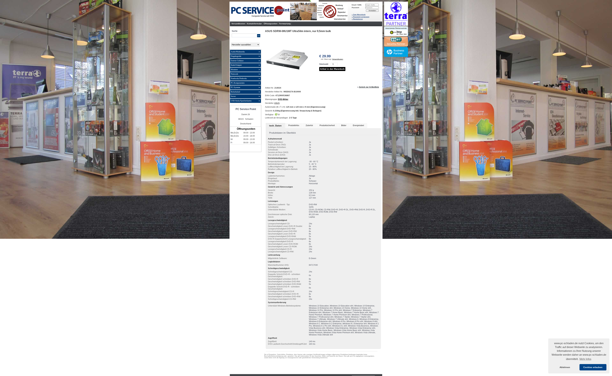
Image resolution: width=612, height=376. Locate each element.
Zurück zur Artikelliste (369, 87)
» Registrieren (357, 19)
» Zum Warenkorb (358, 14)
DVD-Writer (283, 99)
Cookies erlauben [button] (592, 367)
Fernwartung (285, 24)
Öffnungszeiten (270, 24)
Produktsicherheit (327, 125)
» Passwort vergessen (360, 17)
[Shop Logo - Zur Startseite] (288, 11)
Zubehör (309, 125)
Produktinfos (293, 125)
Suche (234, 31)
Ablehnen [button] (565, 367)
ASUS (277, 103)
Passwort (355, 7)
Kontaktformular (254, 24)
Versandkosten (238, 24)
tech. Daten (275, 125)
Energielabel (358, 125)
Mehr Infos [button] (585, 359)
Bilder (343, 125)
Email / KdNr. (357, 5)
